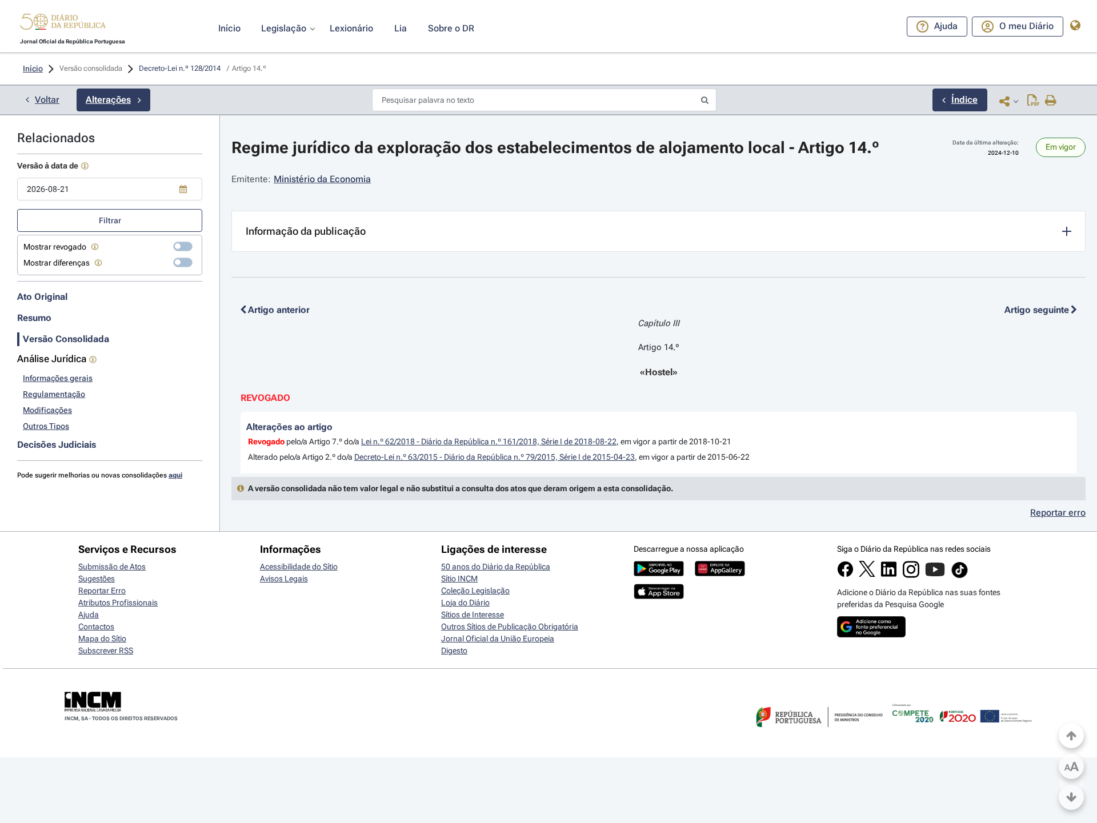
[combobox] (109, 189)
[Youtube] (935, 575)
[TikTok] (959, 576)
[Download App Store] (659, 596)
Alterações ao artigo (289, 426)
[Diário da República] (63, 24)
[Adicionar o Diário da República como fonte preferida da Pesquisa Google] (871, 634)
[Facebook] (845, 574)
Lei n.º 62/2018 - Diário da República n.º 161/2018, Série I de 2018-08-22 (488, 441)
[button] (63, 23)
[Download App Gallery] (720, 573)
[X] (867, 574)
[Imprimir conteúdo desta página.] (1051, 101)
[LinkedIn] (888, 574)
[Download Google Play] (659, 573)
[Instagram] (911, 575)
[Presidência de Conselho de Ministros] (818, 733)
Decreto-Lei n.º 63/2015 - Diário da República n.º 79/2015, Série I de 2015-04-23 (494, 456)
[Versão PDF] (1033, 101)
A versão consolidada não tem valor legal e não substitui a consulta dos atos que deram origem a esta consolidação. (460, 488)
